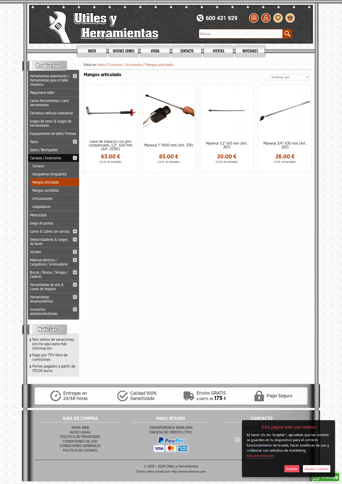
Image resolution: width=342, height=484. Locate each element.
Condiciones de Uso (80, 441)
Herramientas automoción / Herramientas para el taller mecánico (50, 80)
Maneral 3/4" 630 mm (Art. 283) (285, 145)
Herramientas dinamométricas (41, 299)
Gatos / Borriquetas (44, 149)
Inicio (92, 51)
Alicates (35, 251)
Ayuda (155, 51)
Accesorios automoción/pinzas (43, 311)
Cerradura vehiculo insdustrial (51, 113)
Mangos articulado (45, 182)
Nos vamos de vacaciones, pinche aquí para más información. (53, 344)
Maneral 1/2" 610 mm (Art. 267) (227, 145)
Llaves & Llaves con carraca (49, 231)
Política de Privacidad (80, 437)
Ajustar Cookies (317, 469)
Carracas (38, 165)
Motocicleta (38, 215)
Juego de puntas (41, 223)
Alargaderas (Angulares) (49, 174)
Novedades (250, 51)
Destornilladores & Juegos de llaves (49, 241)
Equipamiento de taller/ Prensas (53, 133)
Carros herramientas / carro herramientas (49, 102)
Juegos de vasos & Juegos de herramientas (50, 123)
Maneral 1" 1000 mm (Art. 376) (168, 145)
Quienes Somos (123, 51)
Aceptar (292, 469)
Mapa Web (80, 427)
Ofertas (218, 51)
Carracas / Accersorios (45, 157)
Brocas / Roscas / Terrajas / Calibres (49, 274)
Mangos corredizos (45, 190)
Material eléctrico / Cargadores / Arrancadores (49, 262)
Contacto (187, 51)
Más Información (260, 455)
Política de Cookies (80, 450)
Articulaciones (42, 198)
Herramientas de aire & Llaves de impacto (47, 286)
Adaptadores (41, 206)
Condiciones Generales (80, 446)
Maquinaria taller (42, 92)
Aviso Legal (80, 432)
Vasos (34, 141)
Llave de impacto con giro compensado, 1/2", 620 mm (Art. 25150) (110, 145)
